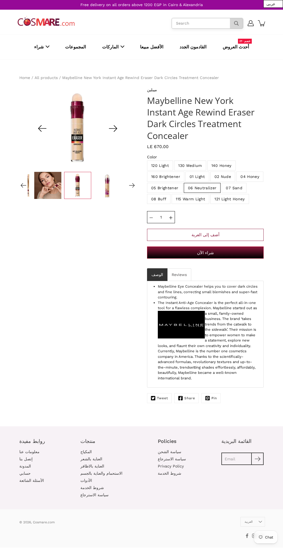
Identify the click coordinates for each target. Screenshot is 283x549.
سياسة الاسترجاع (94, 495)
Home (24, 77)
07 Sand (234, 188)
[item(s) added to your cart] (262, 23)
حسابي (25, 473)
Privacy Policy (171, 466)
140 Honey (221, 165)
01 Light (197, 176)
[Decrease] (151, 217)
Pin (214, 398)
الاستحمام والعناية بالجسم (101, 473)
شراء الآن (205, 252)
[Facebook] (247, 536)
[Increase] (171, 217)
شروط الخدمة (92, 487)
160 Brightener (165, 176)
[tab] (157, 274)
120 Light (160, 165)
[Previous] (42, 128)
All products (46, 77)
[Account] (250, 23)
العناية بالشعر (91, 459)
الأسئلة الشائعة (31, 480)
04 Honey (249, 176)
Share (189, 398)
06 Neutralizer (202, 188)
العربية (249, 522)
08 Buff (158, 199)
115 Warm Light (190, 199)
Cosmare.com (44, 522)
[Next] (113, 128)
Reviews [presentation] (179, 274)
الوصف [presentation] (157, 274)
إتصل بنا (26, 459)
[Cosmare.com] (46, 21)
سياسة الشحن (169, 452)
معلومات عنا (29, 452)
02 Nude (222, 176)
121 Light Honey (229, 199)
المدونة (25, 466)
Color (152, 157)
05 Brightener (165, 188)
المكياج (86, 452)
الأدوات (86, 480)
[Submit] (257, 459)
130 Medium (190, 165)
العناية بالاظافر (92, 466)
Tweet (162, 398)
